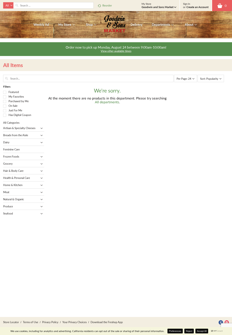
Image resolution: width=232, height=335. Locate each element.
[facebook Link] (221, 322)
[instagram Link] (227, 322)
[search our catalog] (16, 5)
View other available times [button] (116, 51)
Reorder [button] (107, 5)
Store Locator (11, 322)
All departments (107, 101)
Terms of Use (30, 322)
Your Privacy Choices (74, 322)
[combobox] (8, 5)
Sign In (186, 4)
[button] (159, 7)
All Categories (11, 122)
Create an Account (197, 7)
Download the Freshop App (107, 322)
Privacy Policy (50, 322)
